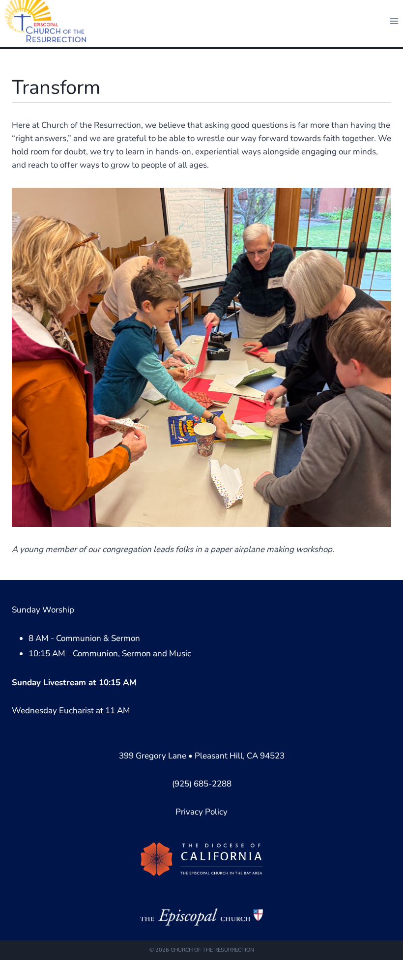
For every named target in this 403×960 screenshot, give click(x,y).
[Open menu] (394, 21)
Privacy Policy (201, 811)
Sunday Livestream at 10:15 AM (74, 682)
